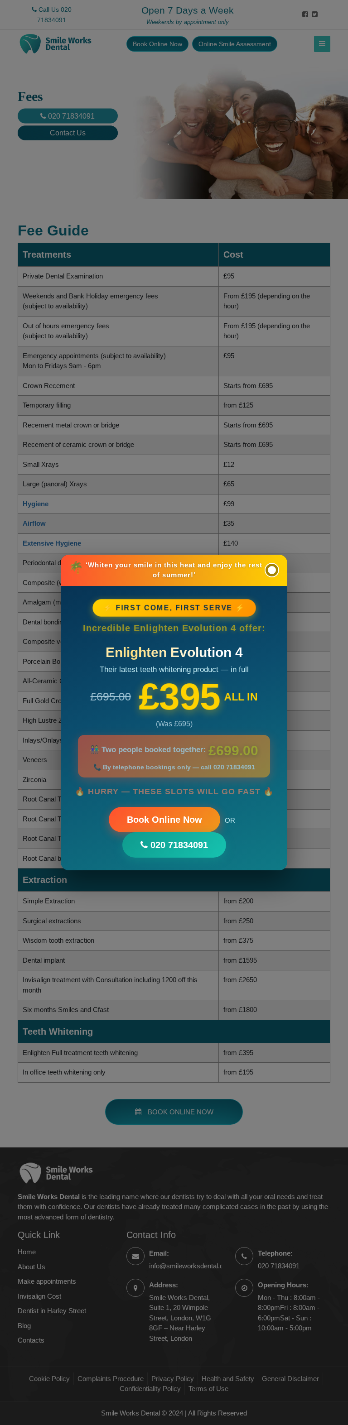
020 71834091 (178, 845)
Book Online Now (164, 820)
